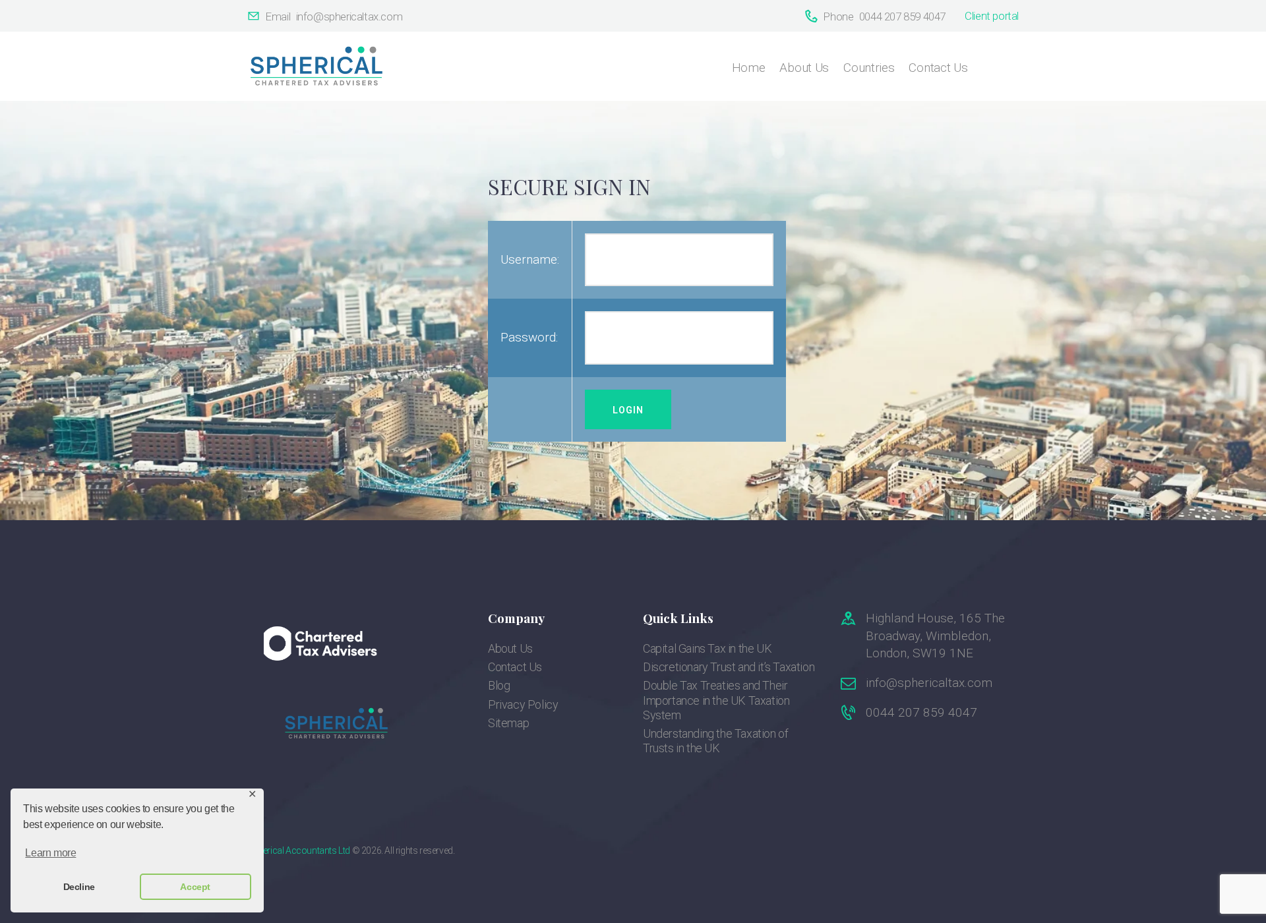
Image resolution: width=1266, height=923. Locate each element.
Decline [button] (79, 886)
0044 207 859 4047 (921, 712)
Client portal (992, 15)
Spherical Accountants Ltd (298, 850)
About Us (510, 648)
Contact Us (515, 667)
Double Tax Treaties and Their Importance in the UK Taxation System (716, 699)
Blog (499, 685)
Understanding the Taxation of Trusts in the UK (715, 741)
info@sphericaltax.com (929, 682)
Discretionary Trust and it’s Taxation (728, 667)
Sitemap (508, 723)
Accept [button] (195, 886)
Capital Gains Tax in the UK (707, 648)
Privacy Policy (523, 704)
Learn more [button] (50, 852)
